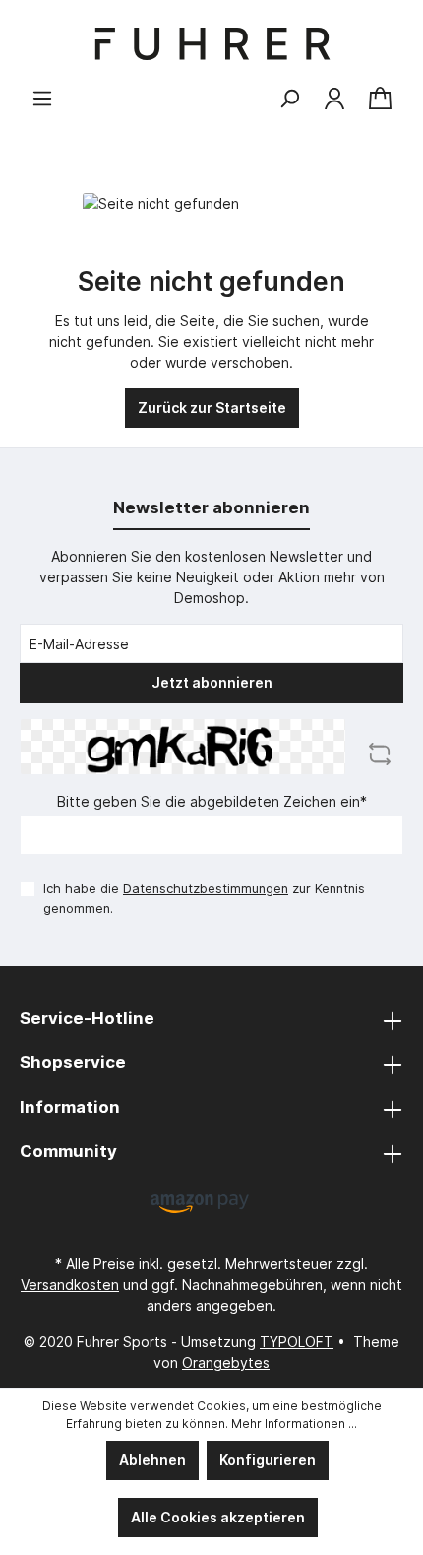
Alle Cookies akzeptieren (218, 1517)
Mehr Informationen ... (294, 1423)
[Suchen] (289, 98)
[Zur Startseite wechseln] (211, 44)
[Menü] (42, 98)
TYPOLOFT (296, 1341)
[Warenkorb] (380, 99)
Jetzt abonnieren (211, 682)
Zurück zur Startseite (212, 407)
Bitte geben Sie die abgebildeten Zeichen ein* (212, 801)
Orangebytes (226, 1362)
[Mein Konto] (334, 98)
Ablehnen (152, 1460)
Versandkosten (70, 1284)
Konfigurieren (267, 1460)
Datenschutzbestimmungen (205, 888)
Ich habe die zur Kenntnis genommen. (204, 897)
